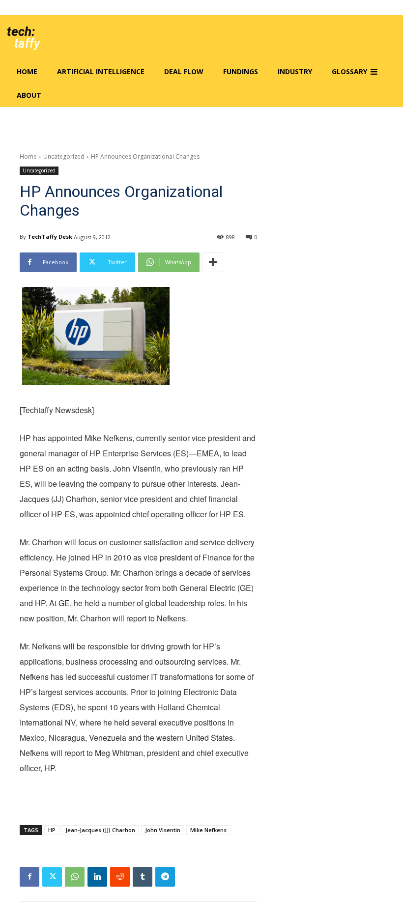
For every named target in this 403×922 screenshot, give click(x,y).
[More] (212, 262)
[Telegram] (165, 877)
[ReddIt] (120, 877)
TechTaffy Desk (50, 236)
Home (28, 156)
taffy (27, 43)
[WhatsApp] (75, 877)
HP (52, 830)
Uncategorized (64, 156)
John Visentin (162, 830)
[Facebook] (29, 877)
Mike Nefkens (208, 830)
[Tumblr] (142, 877)
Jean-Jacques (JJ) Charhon (100, 830)
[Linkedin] (97, 877)
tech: (21, 31)
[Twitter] (52, 877)
